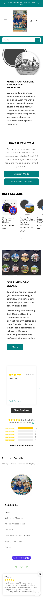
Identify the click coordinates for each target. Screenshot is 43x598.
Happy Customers (13, 541)
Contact (8, 547)
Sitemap (9, 530)
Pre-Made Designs (21, 181)
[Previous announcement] (4, 3)
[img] (15, 374)
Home (8, 512)
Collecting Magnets (14, 518)
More (15, 347)
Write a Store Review (21, 445)
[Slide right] (27, 239)
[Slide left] (16, 239)
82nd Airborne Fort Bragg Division (8, 220)
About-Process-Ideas (15, 524)
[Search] (37, 40)
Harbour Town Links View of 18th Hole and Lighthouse (27, 221)
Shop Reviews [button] (21, 410)
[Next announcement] (38, 3)
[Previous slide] (4, 389)
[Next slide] (39, 389)
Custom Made (21, 174)
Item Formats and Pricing (17, 535)
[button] (5, 21)
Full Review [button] (15, 401)
